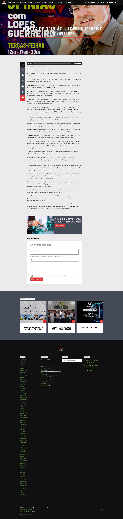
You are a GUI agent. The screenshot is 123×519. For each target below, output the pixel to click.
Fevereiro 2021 (23, 478)
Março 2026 (22, 368)
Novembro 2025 (23, 376)
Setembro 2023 (23, 422)
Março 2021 (22, 476)
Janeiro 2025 (23, 393)
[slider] (79, 63)
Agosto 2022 (23, 445)
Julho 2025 (22, 383)
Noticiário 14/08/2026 (90, 327)
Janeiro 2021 (23, 479)
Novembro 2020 (23, 483)
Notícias (12, 2)
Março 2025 (22, 390)
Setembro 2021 (23, 465)
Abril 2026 (22, 367)
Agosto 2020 (23, 488)
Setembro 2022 (23, 444)
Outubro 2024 (23, 399)
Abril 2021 (22, 474)
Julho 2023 (22, 426)
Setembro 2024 (23, 401)
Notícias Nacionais (45, 379)
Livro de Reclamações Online (27, 511)
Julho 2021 (22, 469)
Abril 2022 (22, 453)
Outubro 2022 (23, 442)
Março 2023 (22, 433)
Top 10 (38, 2)
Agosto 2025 (23, 381)
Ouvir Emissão (90, 2)
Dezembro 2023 (23, 417)
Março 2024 (22, 411)
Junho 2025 (22, 384)
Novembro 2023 (23, 419)
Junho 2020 (22, 492)
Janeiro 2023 (23, 437)
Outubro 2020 (23, 485)
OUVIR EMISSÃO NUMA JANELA (108, 2)
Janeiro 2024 (23, 415)
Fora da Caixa (22, 2)
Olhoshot (32, 515)
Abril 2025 (22, 388)
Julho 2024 (22, 404)
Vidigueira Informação (68, 219)
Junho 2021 (22, 471)
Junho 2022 (22, 449)
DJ (41, 362)
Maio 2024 (22, 408)
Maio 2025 (22, 386)
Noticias (43, 374)
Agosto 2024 (23, 402)
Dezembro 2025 (23, 374)
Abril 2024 (22, 410)
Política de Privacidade (26, 509)
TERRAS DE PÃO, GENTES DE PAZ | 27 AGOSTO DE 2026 (33, 328)
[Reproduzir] (29, 63)
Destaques (43, 359)
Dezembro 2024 (23, 395)
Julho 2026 (22, 361)
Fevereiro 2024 (23, 413)
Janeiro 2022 (23, 458)
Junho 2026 (22, 363)
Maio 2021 (22, 472)
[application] (54, 63)
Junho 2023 (22, 428)
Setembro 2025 (23, 379)
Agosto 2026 (23, 359)
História (62, 2)
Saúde (42, 383)
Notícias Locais (44, 377)
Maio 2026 (22, 365)
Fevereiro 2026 (23, 370)
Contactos (70, 2)
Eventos (43, 364)
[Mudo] (76, 63)
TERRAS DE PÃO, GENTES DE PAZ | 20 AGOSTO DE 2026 (61, 328)
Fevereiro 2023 (23, 435)
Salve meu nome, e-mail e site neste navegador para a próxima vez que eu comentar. (56, 276)
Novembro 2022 (23, 440)
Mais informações (60, 225)
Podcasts (53, 2)
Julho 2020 (22, 490)
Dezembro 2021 (23, 460)
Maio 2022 (22, 451)
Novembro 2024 (23, 397)
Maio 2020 (22, 494)
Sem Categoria (44, 385)
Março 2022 (22, 454)
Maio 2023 (22, 429)
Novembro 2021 (23, 462)
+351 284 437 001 (90, 362)
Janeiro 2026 (23, 372)
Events (42, 366)
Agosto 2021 (23, 467)
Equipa (45, 2)
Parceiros (43, 381)
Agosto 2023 (23, 424)
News (42, 372)
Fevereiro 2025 (23, 392)
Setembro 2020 (23, 487)
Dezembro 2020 (23, 481)
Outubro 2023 (23, 420)
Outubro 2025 (23, 377)
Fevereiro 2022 (23, 456)
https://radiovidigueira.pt (92, 360)
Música (43, 370)
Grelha (31, 2)
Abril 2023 (22, 431)
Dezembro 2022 (23, 438)
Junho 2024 (22, 406)
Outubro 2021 (23, 463)
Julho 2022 (22, 447)
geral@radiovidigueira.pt (92, 365)
